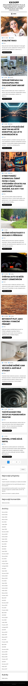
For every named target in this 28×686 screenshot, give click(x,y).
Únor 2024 (4, 558)
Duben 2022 (4, 590)
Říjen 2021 (4, 598)
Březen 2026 (4, 519)
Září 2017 (4, 661)
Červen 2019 (4, 632)
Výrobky (12, 37)
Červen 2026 (4, 512)
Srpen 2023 (4, 571)
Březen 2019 (4, 637)
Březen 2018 (4, 656)
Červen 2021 (4, 605)
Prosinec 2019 (5, 625)
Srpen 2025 (4, 529)
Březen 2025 (4, 541)
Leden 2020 (4, 622)
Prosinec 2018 (5, 642)
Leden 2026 (4, 524)
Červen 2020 (4, 617)
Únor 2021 (4, 607)
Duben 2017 (4, 666)
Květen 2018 (4, 654)
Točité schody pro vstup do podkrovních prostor (14, 414)
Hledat (3, 467)
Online (11, 124)
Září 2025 (4, 526)
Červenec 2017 (5, 664)
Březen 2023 (4, 578)
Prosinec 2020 (5, 610)
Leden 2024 (4, 561)
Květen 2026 (4, 514)
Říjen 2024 (4, 546)
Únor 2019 (4, 639)
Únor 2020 (4, 620)
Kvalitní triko (9, 40)
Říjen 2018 (4, 644)
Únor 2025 (4, 544)
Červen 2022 (4, 585)
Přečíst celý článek (7, 52)
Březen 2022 (4, 593)
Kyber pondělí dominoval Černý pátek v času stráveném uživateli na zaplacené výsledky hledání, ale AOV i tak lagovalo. (14, 184)
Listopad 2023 (5, 566)
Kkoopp (14, 2)
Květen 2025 (4, 536)
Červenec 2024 (5, 553)
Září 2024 (4, 549)
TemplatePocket (15, 683)
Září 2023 (4, 568)
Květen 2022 (4, 588)
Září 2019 (4, 629)
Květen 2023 (4, 575)
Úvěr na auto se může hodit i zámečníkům (13, 278)
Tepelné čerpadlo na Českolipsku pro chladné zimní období (13, 83)
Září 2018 (4, 647)
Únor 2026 (4, 522)
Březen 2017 (4, 669)
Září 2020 (4, 615)
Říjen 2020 (4, 612)
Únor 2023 (4, 580)
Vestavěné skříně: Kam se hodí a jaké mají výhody (13, 368)
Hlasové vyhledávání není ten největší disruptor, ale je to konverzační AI (13, 131)
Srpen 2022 (4, 583)
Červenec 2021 (5, 602)
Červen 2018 (4, 651)
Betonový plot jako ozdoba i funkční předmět (12, 321)
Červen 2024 (4, 556)
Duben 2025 (4, 539)
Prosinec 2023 (5, 563)
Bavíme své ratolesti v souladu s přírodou (13, 234)
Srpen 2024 (4, 551)
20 (17, 462)
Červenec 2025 (5, 531)
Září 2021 (4, 600)
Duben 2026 (4, 517)
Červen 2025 (4, 534)
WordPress (14, 684)
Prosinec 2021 (5, 595)
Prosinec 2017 (5, 659)
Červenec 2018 (5, 649)
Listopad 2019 (5, 627)
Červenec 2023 (5, 573)
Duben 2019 (4, 634)
